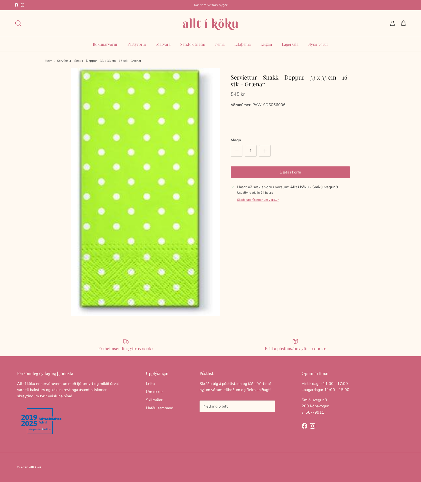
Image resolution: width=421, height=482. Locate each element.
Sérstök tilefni (192, 44)
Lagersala (290, 44)
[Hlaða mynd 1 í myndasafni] (145, 192)
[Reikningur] (392, 23)
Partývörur (136, 44)
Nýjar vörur (318, 44)
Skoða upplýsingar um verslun (258, 200)
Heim (48, 60)
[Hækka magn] (265, 151)
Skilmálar (154, 400)
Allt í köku (36, 467)
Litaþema (242, 44)
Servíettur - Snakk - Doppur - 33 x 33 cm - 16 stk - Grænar (99, 60)
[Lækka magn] (236, 151)
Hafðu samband (159, 408)
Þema (220, 44)
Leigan (266, 44)
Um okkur (154, 391)
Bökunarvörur (105, 44)
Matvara (163, 44)
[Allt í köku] (210, 23)
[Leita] (18, 23)
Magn (236, 140)
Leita (150, 383)
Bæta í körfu (290, 172)
